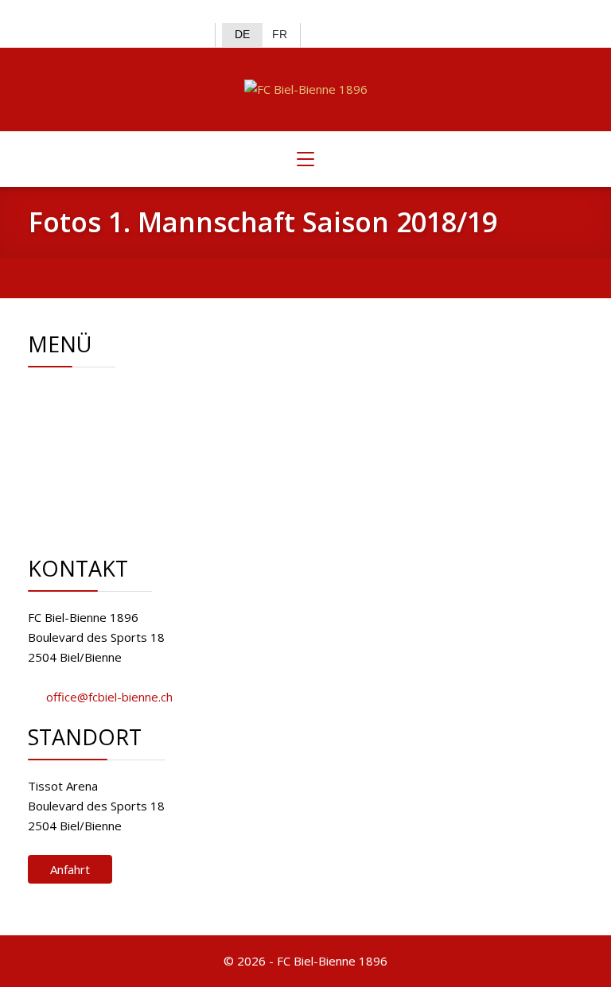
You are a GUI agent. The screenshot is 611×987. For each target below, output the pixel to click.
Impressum (115, 492)
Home (100, 393)
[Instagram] (94, 13)
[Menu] (305, 159)
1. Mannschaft (121, 433)
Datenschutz (118, 512)
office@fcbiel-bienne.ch (109, 697)
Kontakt (105, 472)
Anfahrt (70, 869)
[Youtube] (119, 13)
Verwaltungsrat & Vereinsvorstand (178, 413)
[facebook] (41, 13)
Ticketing (108, 452)
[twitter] (68, 13)
